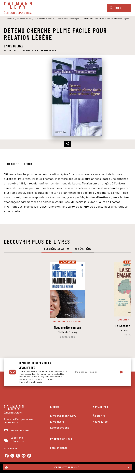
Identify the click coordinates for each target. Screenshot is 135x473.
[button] (39, 50)
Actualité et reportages (68, 18)
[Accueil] (18, 8)
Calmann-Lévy (24, 18)
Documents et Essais (44, 18)
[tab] (12, 164)
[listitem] (7, 455)
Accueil (10, 18)
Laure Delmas (13, 46)
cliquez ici (37, 382)
